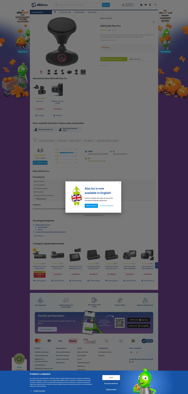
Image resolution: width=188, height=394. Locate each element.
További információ (39, 391)
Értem (111, 377)
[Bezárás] (119, 183)
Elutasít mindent (111, 389)
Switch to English (91, 205)
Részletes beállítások (111, 383)
